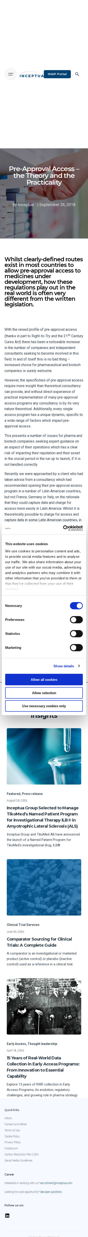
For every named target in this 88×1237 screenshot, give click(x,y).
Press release (32, 794)
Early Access (16, 1044)
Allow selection (44, 693)
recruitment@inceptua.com (56, 1183)
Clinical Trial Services (23, 925)
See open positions (51, 1191)
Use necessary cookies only (44, 706)
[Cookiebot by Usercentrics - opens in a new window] (63, 528)
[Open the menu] (11, 74)
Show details (63, 666)
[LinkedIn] (7, 1217)
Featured (13, 794)
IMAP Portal (57, 74)
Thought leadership (42, 1044)
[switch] (76, 619)
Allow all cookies (44, 680)
